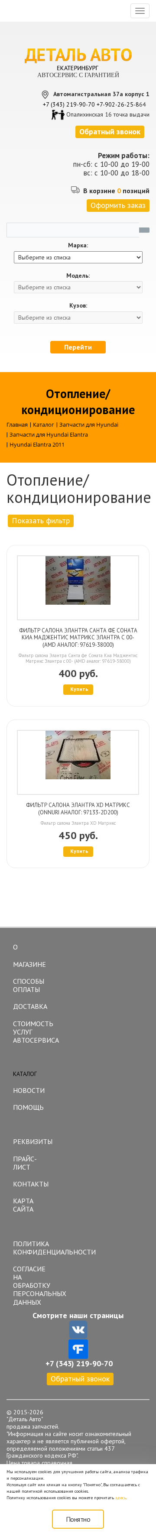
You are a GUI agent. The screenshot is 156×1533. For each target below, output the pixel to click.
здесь (120, 1498)
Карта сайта (23, 1204)
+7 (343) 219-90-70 (69, 104)
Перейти (78, 347)
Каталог (25, 1074)
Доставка (30, 1006)
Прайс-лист (25, 1162)
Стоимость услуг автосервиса (32, 1031)
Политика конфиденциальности (32, 1247)
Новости (29, 1090)
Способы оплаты (28, 985)
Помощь (28, 1107)
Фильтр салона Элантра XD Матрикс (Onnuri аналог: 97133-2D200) (78, 808)
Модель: (78, 275)
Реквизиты (32, 1141)
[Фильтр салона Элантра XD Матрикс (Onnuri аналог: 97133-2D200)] (78, 762)
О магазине (29, 956)
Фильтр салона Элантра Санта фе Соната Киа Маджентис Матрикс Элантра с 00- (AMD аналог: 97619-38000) (78, 638)
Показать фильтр (41, 520)
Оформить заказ (118, 205)
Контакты (31, 1184)
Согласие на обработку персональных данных (32, 1285)
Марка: (78, 245)
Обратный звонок (80, 1379)
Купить (79, 689)
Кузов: (78, 305)
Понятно (78, 1519)
